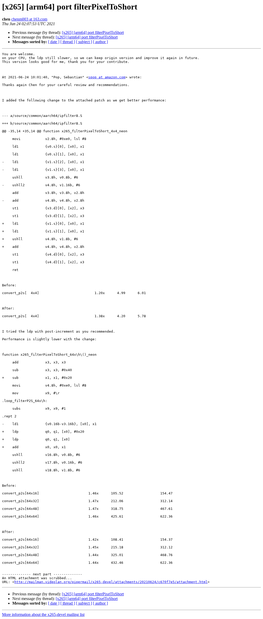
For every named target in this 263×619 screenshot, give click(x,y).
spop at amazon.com (106, 77)
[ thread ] (67, 42)
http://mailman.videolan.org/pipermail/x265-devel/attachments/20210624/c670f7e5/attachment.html (111, 582)
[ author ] (100, 42)
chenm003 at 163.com (29, 19)
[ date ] (53, 42)
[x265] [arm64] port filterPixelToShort (93, 32)
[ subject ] (84, 42)
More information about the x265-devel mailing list (43, 614)
